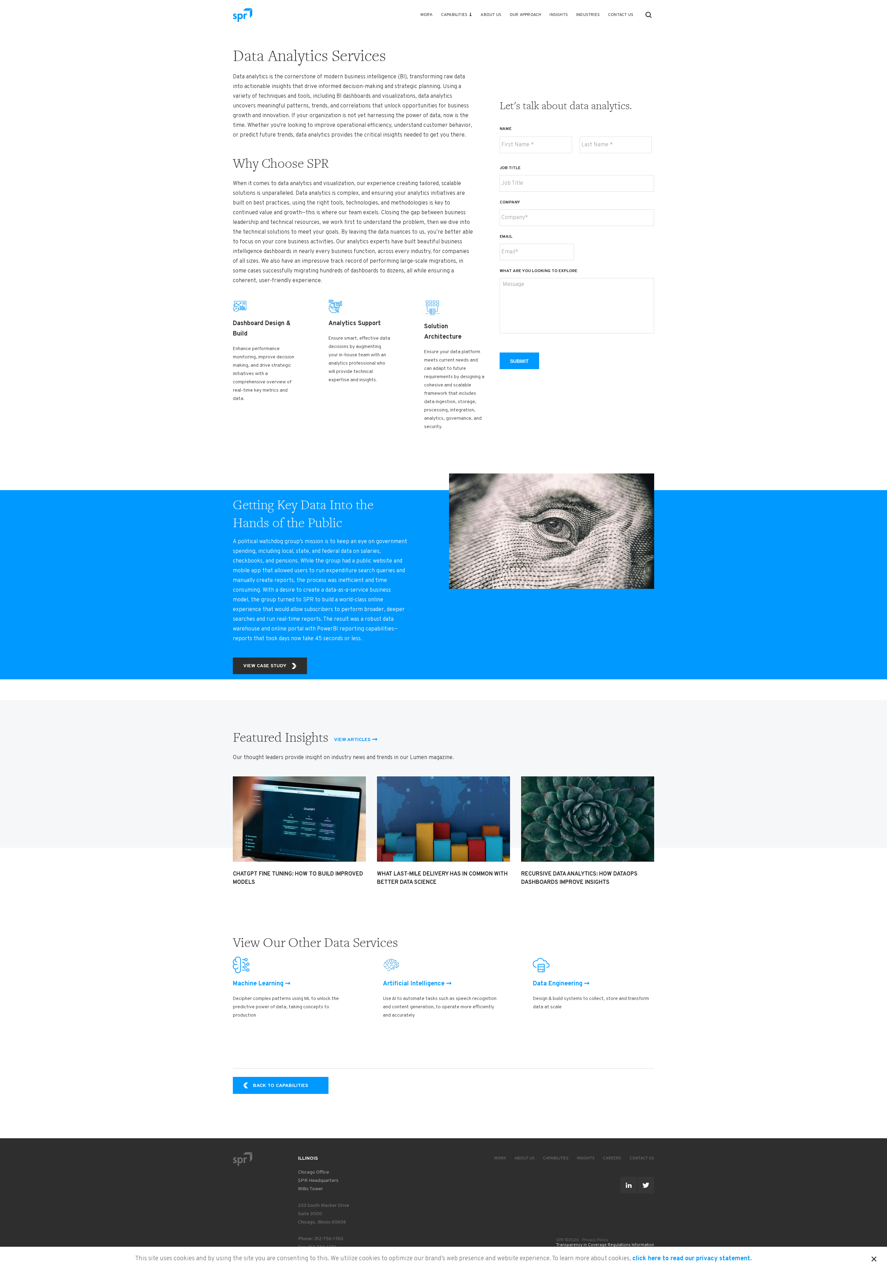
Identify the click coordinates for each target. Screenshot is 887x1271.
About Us (491, 15)
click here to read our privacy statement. (692, 1259)
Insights (559, 15)
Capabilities (454, 15)
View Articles (352, 740)
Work (426, 15)
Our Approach (525, 15)
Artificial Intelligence (414, 984)
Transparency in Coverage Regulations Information (605, 1245)
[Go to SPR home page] (242, 1159)
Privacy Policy (595, 1240)
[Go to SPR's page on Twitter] (646, 1185)
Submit (519, 361)
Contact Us (620, 15)
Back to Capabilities (280, 1086)
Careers (612, 1158)
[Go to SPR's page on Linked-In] (628, 1185)
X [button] (874, 1257)
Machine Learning (258, 984)
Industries (588, 15)
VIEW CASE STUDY (265, 666)
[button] (648, 15)
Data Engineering (557, 984)
